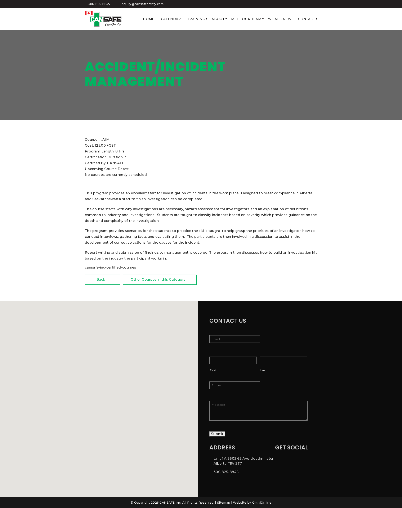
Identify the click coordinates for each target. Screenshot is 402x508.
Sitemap (223, 502)
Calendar (171, 19)
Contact (306, 19)
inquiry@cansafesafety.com (142, 4)
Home (148, 19)
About (218, 19)
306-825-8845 (98, 4)
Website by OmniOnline (252, 502)
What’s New (280, 19)
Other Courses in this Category (159, 280)
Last (263, 370)
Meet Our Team (246, 19)
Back (101, 280)
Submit (217, 434)
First (213, 370)
